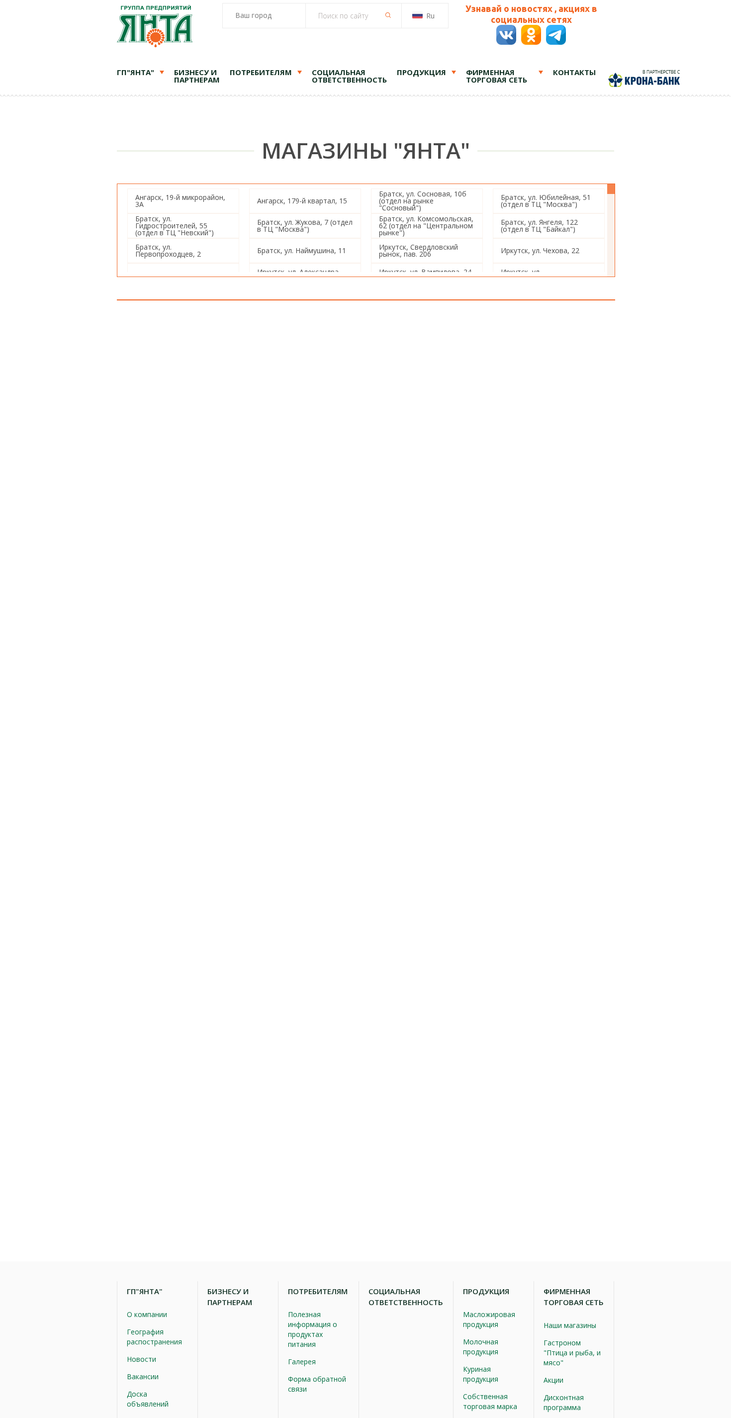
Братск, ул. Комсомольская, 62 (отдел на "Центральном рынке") (426, 225)
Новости (141, 1359)
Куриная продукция (480, 1374)
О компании (147, 1314)
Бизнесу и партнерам (197, 76)
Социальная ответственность (349, 76)
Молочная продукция (480, 1346)
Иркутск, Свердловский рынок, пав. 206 (418, 250)
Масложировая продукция (489, 1319)
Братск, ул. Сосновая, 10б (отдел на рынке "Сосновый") (422, 200)
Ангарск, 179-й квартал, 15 (302, 200)
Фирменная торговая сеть (496, 76)
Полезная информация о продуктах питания (312, 1329)
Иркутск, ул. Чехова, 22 (540, 250)
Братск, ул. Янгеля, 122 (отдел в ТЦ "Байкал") (539, 225)
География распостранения (154, 1336)
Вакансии (143, 1376)
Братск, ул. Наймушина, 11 (301, 250)
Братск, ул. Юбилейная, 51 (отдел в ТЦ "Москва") (546, 200)
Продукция (421, 72)
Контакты (574, 72)
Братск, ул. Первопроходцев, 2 (168, 250)
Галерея (302, 1361)
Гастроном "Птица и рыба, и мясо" (572, 1352)
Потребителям (261, 72)
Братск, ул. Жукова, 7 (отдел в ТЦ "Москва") (305, 225)
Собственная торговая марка (490, 1401)
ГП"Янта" (135, 72)
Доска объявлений (148, 1399)
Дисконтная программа (564, 1402)
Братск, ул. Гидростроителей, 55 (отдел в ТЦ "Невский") (174, 225)
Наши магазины (570, 1325)
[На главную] (154, 27)
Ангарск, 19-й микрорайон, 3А (180, 200)
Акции (553, 1380)
